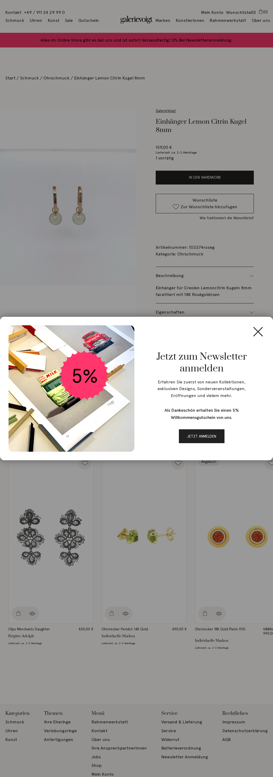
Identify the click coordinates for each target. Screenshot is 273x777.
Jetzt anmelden (201, 436)
